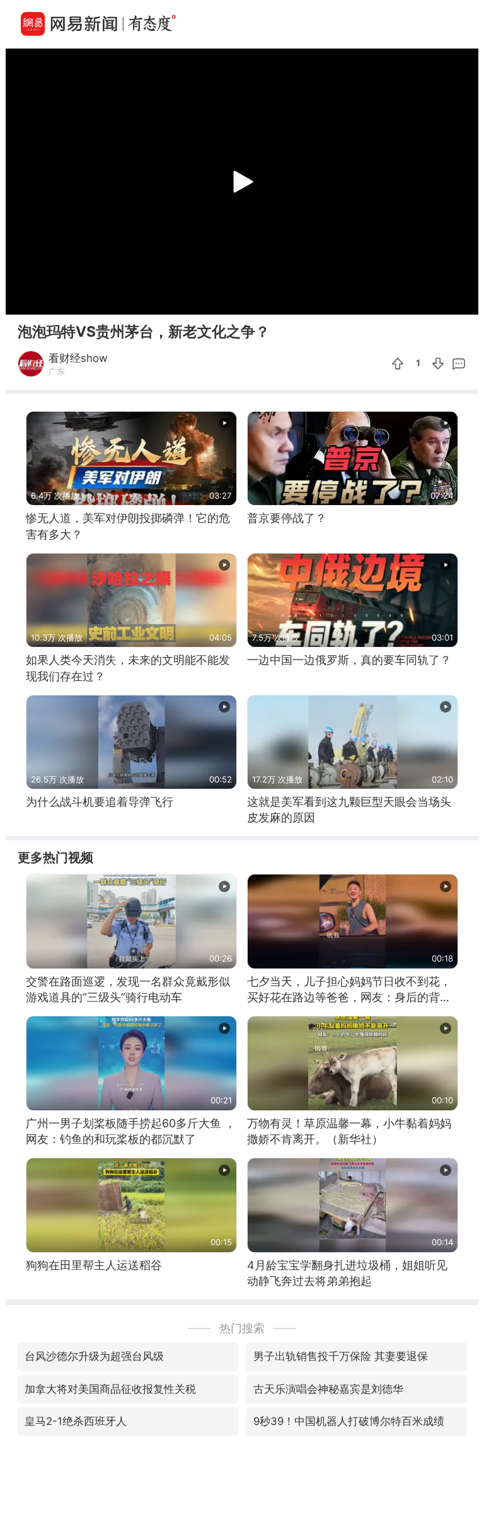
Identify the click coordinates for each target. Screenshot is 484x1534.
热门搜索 (242, 1328)
